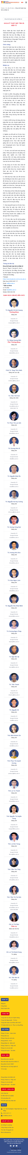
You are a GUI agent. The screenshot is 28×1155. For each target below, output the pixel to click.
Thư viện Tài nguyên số (7, 1130)
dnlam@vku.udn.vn (14, 590)
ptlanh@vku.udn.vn (14, 433)
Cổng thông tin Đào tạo (7, 1127)
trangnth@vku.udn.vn (14, 828)
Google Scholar (14, 320)
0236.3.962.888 (14, 909)
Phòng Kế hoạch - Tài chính (8, 1050)
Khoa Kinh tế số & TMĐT (7, 1064)
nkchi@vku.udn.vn (14, 745)
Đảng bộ (3, 1003)
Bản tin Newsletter (6, 1132)
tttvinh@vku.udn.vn (14, 907)
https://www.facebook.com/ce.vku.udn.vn (14, 279)
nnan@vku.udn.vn (14, 486)
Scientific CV (14, 318)
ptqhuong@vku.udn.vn (14, 773)
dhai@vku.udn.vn (14, 458)
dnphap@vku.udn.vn (14, 641)
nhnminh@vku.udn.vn (14, 616)
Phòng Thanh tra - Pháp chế (8, 1045)
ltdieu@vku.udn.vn (11, 290)
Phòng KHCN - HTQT (6, 1040)
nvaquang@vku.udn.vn (14, 323)
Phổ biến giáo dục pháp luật (8, 1100)
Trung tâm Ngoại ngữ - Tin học (9, 1020)
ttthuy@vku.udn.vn (14, 879)
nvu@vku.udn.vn (14, 720)
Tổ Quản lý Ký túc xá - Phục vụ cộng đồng (12, 1025)
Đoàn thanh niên (5, 1008)
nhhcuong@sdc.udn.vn (14, 512)
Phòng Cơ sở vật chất (7, 1048)
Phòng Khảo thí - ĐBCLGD (8, 1043)
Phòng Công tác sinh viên (7, 1038)
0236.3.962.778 (14, 408)
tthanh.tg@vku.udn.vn (14, 695)
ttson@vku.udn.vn (14, 406)
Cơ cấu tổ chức (10, 8)
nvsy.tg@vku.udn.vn (14, 667)
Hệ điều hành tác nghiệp (7, 1095)
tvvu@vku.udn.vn (14, 988)
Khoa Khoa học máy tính (7, 1059)
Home (2, 8)
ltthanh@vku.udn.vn (14, 801)
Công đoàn (4, 1006)
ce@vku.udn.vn (11, 283)
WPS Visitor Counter (16, 1152)
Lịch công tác (4, 1093)
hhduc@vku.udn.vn (14, 563)
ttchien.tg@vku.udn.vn (14, 380)
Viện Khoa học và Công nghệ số (9, 1066)
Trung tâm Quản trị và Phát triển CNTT (11, 1022)
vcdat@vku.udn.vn (14, 537)
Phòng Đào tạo (5, 1035)
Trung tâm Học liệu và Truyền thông (10, 1017)
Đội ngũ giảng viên (6, 1098)
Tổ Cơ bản (4, 1069)
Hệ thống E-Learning (6, 1125)
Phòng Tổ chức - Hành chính (8, 1033)
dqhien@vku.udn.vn (14, 353)
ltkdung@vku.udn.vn (14, 962)
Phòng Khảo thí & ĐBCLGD (8, 1077)
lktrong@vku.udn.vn (14, 854)
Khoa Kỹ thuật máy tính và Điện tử (10, 1061)
